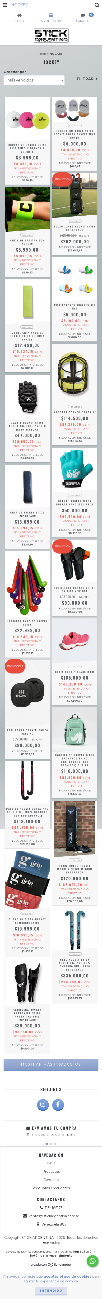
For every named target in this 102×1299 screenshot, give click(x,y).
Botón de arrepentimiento (51, 1255)
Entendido (51, 1290)
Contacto (51, 1180)
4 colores (74, 221)
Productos (51, 1171)
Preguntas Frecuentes (51, 1188)
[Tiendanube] (51, 1266)
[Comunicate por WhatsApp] (92, 1261)
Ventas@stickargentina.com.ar (53, 1216)
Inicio (42, 53)
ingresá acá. (82, 1251)
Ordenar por (15, 72)
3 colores (74, 666)
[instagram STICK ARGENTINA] (43, 1105)
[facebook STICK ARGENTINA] (58, 1105)
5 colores (74, 125)
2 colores (27, 914)
